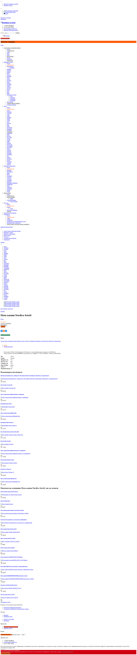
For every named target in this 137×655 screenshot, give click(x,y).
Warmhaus (12, 99)
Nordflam (9, 154)
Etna (8, 53)
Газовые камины (11, 104)
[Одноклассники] (4, 331)
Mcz (8, 92)
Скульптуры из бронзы (10, 213)
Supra (8, 149)
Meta (8, 55)
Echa (8, 90)
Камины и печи (8, 5)
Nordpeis (9, 161)
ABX (8, 116)
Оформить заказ (8, 616)
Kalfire (8, 72)
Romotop (9, 147)
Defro (8, 86)
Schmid (9, 87)
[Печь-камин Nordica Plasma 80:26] (10, 532)
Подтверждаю (5, 653)
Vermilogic (9, 220)
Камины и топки (8, 62)
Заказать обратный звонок (11, 30)
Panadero (9, 112)
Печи (5, 106)
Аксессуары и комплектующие (12, 231)
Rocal (8, 89)
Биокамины (10, 66)
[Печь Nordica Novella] (7, 444)
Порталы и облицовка (55, 341)
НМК (8, 119)
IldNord (9, 70)
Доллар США (16, 634)
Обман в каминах (5, 335)
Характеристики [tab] (8, 346)
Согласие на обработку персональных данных (16, 609)
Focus (8, 79)
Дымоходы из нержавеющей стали (16, 221)
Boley (8, 77)
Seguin (8, 75)
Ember (8, 157)
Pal (8, 156)
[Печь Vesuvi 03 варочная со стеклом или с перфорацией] (16, 522)
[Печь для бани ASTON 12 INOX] (10, 541)
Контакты (3, 19)
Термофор (6, 267)
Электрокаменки (11, 200)
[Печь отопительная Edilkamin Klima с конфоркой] (14, 397)
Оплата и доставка (6, 17)
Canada (9, 163)
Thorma (9, 150)
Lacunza (9, 113)
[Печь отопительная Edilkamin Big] (10, 416)
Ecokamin (12, 100)
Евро (23, 634)
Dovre (8, 160)
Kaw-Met (9, 59)
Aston (8, 120)
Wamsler (9, 151)
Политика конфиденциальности (12, 607)
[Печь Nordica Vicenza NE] (8, 388)
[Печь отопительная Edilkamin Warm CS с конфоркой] (15, 453)
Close (2, 45)
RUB (16, 10)
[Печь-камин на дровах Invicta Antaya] (11, 494)
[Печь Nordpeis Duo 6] (7, 504)
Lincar (8, 140)
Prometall (9, 129)
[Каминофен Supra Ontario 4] (9, 425)
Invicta (8, 136)
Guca (8, 110)
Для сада (6, 203)
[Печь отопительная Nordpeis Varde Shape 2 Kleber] (15, 513)
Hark (8, 134)
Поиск (17, 33)
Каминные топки (11, 94)
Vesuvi (8, 164)
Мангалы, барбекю (12, 210)
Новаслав (9, 144)
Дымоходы (7, 214)
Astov (8, 52)
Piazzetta (9, 76)
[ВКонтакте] (2, 331)
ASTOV (9, 177)
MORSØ (9, 130)
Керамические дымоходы (14, 223)
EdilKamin (9, 184)
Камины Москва (5, 227)
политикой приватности (67, 651)
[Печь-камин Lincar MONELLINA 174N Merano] (14, 560)
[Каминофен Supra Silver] (8, 406)
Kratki (8, 57)
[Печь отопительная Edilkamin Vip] (10, 481)
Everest (9, 83)
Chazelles (12, 97)
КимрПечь (10, 171)
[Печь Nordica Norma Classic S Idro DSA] (12, 434)
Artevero (9, 178)
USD (13, 12)
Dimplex (9, 181)
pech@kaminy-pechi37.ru (10, 28)
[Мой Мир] (6, 331)
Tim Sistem (10, 146)
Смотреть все (10, 65)
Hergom (9, 80)
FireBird (12, 67)
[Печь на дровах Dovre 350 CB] (9, 597)
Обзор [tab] (5, 345)
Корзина (6, 615)
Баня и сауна (7, 235)
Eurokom (9, 159)
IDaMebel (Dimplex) (12, 183)
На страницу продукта (7, 308)
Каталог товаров (5, 38)
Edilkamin (9, 133)
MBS (8, 141)
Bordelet (9, 170)
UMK (8, 218)
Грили (8, 207)
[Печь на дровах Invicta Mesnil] (9, 550)
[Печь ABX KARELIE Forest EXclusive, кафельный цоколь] (17, 569)
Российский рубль (6, 634)
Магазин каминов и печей (11, 4)
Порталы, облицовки (9, 166)
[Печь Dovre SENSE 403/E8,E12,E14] (11, 588)
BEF (8, 73)
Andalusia (9, 188)
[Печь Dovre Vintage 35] (7, 472)
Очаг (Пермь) (13, 201)
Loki (8, 114)
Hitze (8, 82)
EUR (6, 13)
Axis (11, 96)
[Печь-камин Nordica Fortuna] (9, 463)
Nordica (9, 143)
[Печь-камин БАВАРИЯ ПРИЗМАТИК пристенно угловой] (17, 579)
